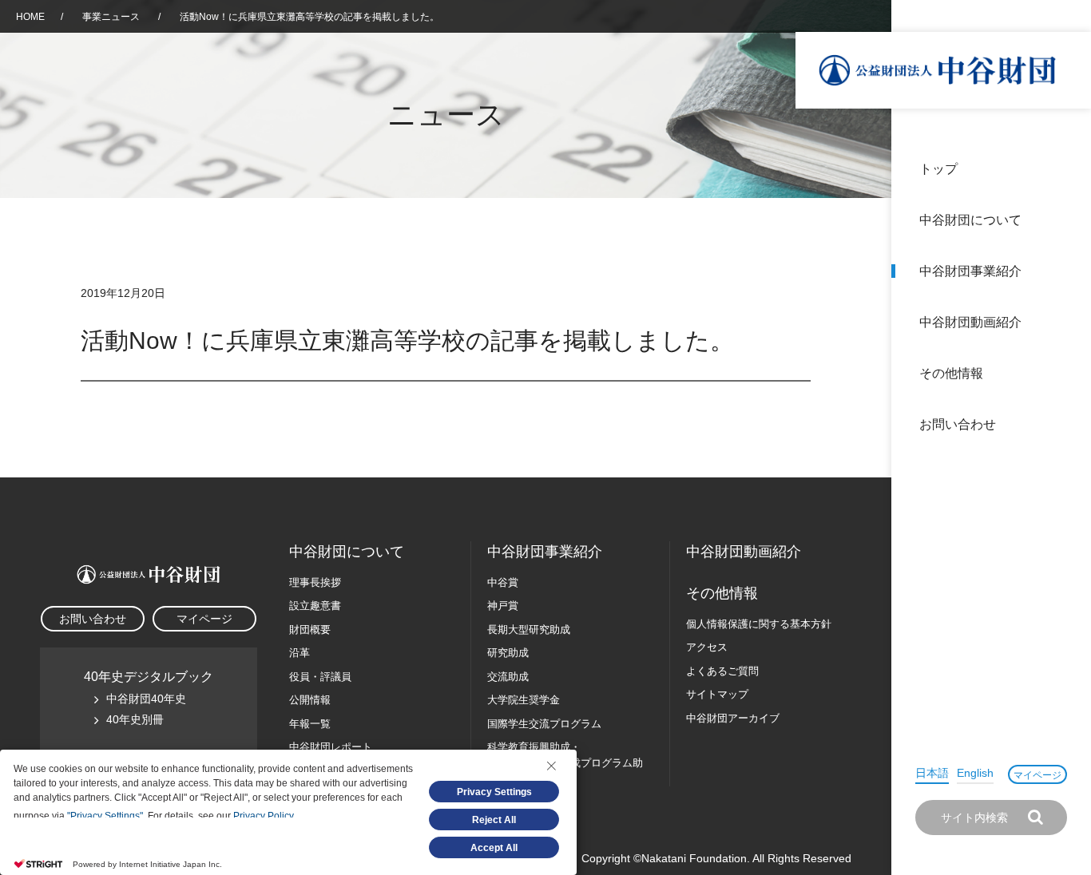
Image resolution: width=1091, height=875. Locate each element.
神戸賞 (502, 606)
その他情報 (951, 373)
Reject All (494, 820)
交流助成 (508, 677)
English (975, 772)
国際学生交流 (544, 724)
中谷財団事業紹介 (970, 271)
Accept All (494, 847)
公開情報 (310, 700)
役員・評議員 (320, 677)
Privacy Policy (263, 816)
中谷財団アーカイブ (733, 718)
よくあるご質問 (722, 671)
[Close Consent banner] (551, 766)
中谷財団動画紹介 (970, 322)
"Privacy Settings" (105, 816)
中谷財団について (970, 220)
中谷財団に (346, 552)
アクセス (707, 647)
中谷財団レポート (330, 747)
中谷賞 (502, 582)
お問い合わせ (957, 424)
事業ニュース (112, 16)
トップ (938, 169)
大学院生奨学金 (523, 700)
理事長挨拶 (315, 582)
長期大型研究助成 (528, 629)
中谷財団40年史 (146, 698)
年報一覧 (310, 724)
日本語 (932, 772)
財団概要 (310, 629)
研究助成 (508, 653)
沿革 (1068, 322)
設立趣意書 (315, 606)
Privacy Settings (494, 792)
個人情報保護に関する (758, 624)
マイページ (1037, 775)
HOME (30, 16)
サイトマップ (717, 694)
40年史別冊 (135, 719)
